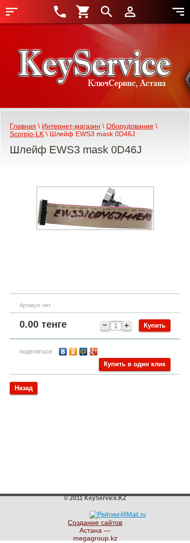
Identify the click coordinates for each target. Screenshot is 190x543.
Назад (24, 388)
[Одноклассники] (74, 350)
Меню (11, 11)
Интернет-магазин (71, 126)
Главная (23, 126)
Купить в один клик (135, 364)
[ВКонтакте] (64, 350)
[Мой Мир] (84, 350)
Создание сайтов (95, 522)
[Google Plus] (95, 350)
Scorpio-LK (27, 134)
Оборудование (129, 126)
